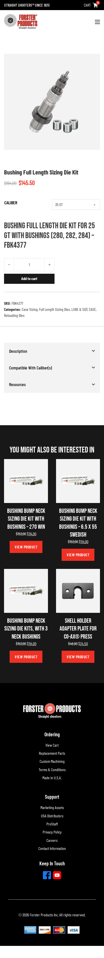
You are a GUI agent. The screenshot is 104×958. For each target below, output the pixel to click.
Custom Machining (52, 761)
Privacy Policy (52, 831)
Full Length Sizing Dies (54, 309)
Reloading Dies (14, 315)
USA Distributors (52, 815)
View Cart (52, 745)
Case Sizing (30, 309)
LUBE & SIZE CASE (83, 309)
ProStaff (52, 823)
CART (87, 5)
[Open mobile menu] (97, 22)
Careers (52, 840)
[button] (52, 351)
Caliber (10, 202)
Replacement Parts (52, 753)
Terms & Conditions (52, 769)
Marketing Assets (52, 807)
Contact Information (52, 848)
